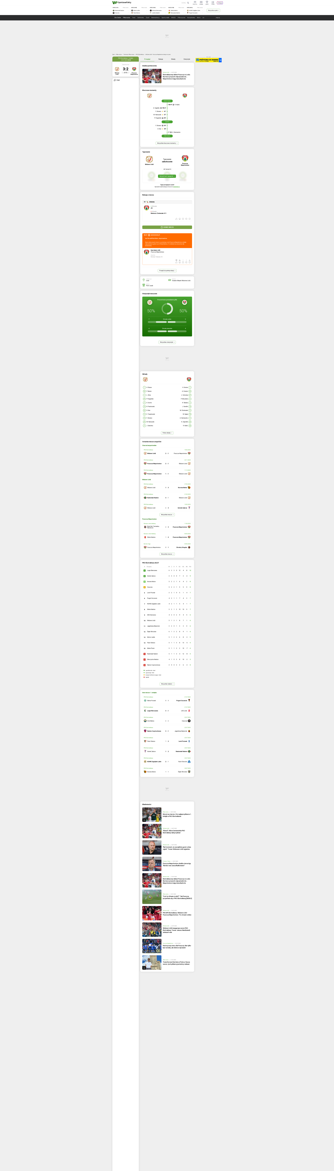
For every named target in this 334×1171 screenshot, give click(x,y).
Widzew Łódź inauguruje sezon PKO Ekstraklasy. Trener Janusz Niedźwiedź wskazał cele (176, 930)
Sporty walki (165, 17)
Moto (198, 17)
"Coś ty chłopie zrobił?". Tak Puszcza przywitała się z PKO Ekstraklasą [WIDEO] (177, 897)
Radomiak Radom (152, 654)
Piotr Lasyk (149, 285)
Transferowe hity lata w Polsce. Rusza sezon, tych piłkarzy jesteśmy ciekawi (176, 963)
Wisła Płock (150, 648)
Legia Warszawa (152, 570)
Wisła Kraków (151, 609)
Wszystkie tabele (166, 684)
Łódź (147, 280)
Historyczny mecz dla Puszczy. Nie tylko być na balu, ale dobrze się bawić (177, 947)
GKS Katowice (151, 615)
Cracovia (149, 587)
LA (203, 17)
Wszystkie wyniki (213, 10)
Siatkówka (140, 17)
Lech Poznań (151, 592)
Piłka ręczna (181, 17)
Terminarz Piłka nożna (128, 54)
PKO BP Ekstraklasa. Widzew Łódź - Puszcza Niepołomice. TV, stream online (177, 914)
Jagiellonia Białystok (153, 626)
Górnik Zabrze (151, 576)
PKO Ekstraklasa (140, 54)
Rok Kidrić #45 (155, 250)
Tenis (133, 17)
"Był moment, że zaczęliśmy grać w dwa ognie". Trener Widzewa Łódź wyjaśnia (177, 848)
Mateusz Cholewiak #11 (158, 213)
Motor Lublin (151, 637)
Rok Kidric (155, 238)
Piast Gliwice (151, 643)
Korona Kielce (151, 581)
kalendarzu (176, 186)
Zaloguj (220, 3)
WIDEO (173, 17)
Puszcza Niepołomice (168, 943)
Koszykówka (191, 17)
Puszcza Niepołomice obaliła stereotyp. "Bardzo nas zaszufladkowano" (177, 864)
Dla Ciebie (117, 17)
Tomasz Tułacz (167, 861)
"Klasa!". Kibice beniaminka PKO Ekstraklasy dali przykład (174, 832)
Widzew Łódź (166, 72)
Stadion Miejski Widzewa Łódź (181, 280)
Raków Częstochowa (153, 665)
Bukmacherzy (155, 17)
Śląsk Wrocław (151, 631)
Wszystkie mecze (166, 514)
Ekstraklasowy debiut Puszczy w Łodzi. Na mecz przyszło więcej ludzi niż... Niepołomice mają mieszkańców (176, 77)
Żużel (147, 17)
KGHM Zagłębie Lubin (153, 604)
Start (113, 54)
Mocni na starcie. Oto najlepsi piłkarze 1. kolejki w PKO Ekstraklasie (177, 815)
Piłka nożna (126, 17)
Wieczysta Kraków (152, 659)
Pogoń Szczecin (152, 598)
